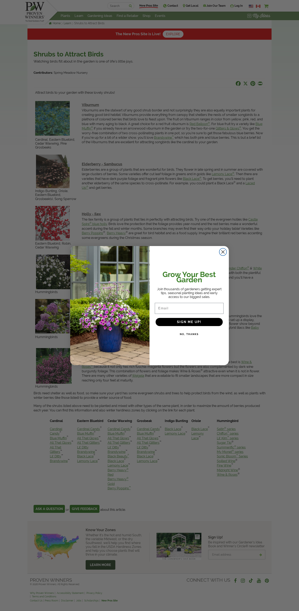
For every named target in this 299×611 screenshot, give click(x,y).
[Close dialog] (223, 252)
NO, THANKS (189, 334)
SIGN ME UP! (189, 322)
